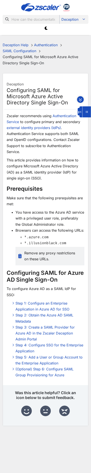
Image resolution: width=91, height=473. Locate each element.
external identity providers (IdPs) (34, 128)
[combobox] (31, 19)
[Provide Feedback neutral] (45, 411)
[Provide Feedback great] (26, 411)
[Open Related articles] (85, 111)
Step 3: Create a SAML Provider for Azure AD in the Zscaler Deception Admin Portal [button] (45, 333)
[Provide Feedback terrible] (64, 411)
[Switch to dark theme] (46, 28)
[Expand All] (80, 99)
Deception (69, 19)
